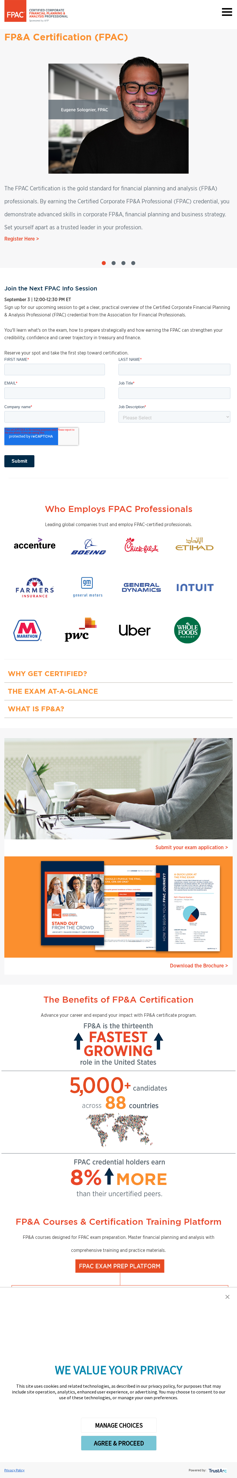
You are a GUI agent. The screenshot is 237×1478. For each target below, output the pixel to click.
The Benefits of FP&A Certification (118, 999)
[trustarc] (217, 1470)
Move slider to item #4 (133, 263)
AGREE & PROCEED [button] (119, 1443)
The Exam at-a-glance (53, 691)
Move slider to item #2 (114, 263)
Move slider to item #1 (104, 263)
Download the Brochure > (199, 966)
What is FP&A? (36, 709)
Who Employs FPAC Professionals (118, 509)
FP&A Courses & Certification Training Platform (119, 1221)
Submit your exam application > (191, 847)
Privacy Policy (14, 1470)
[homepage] (36, 11)
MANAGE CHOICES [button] (119, 1425)
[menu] (227, 11)
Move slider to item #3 (123, 263)
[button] (227, 1297)
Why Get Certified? (47, 673)
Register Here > (21, 239)
